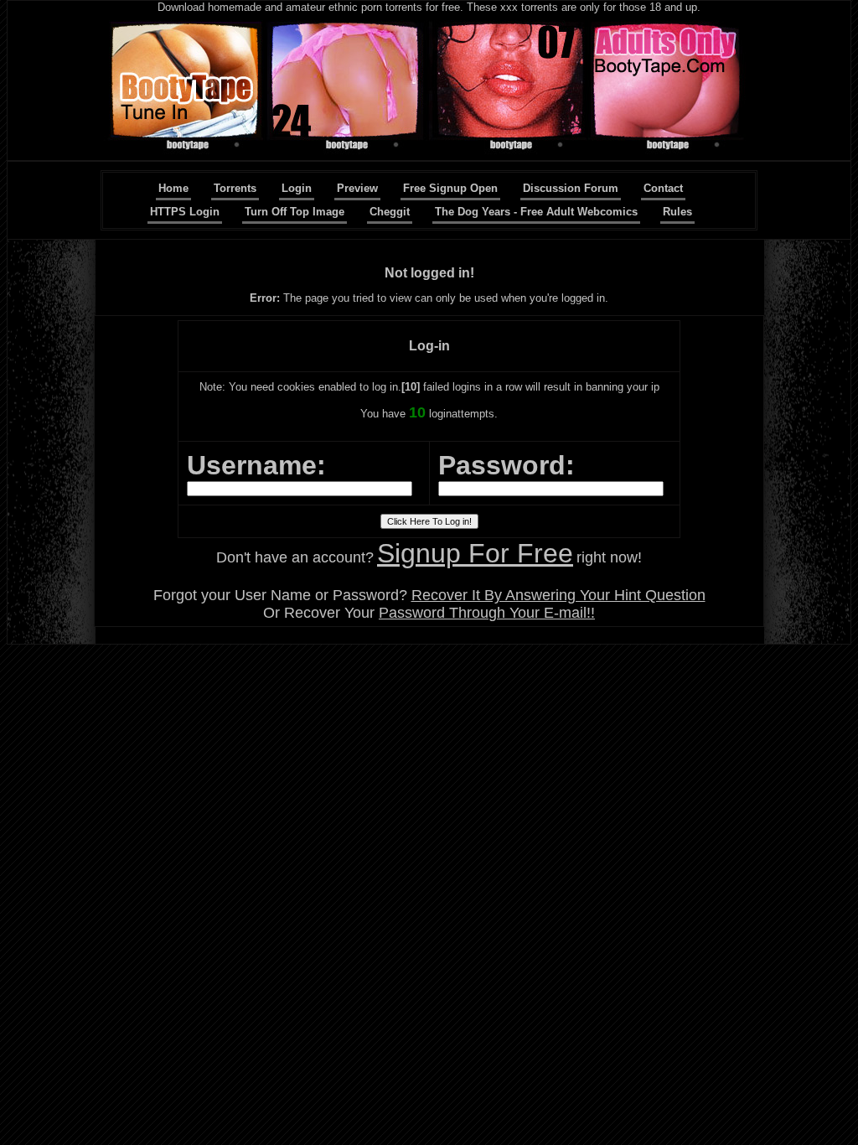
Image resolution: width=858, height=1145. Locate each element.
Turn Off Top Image (294, 211)
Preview (357, 188)
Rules (677, 211)
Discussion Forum (570, 188)
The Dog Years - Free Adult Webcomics (536, 211)
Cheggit (390, 211)
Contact (663, 188)
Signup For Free (475, 553)
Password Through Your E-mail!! (487, 612)
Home (173, 188)
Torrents (235, 188)
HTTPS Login (185, 211)
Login (297, 188)
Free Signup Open (450, 188)
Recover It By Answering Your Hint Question (558, 595)
